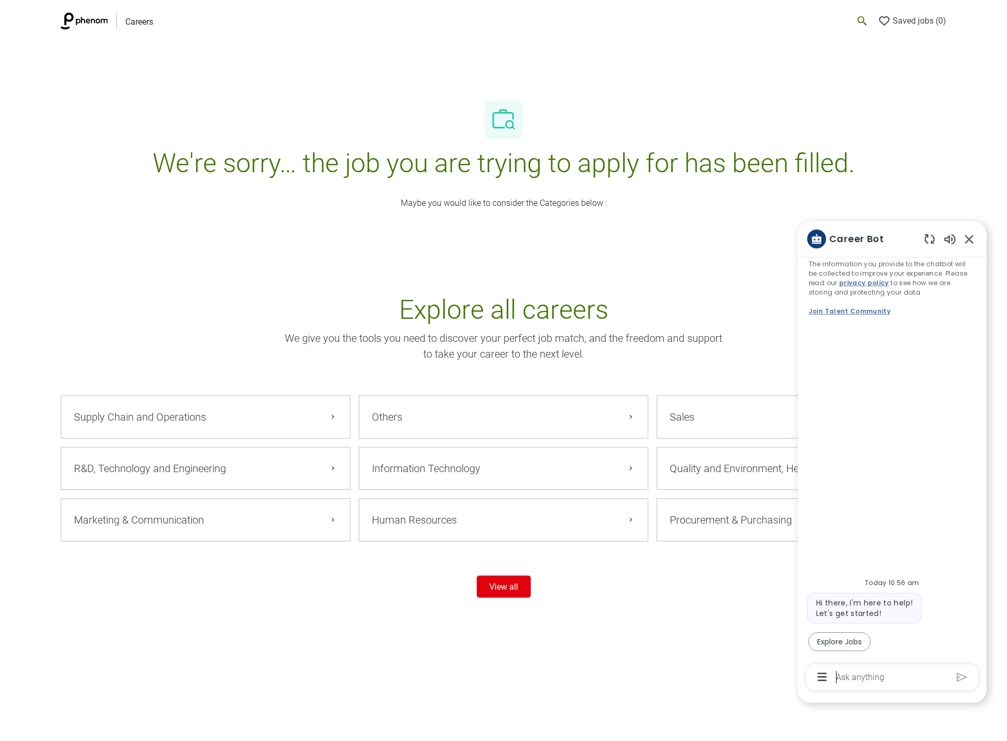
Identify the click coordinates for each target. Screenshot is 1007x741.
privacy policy (864, 282)
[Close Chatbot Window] (969, 239)
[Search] (862, 21)
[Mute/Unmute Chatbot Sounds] (950, 238)
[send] (962, 677)
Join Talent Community (850, 311)
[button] (503, 586)
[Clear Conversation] (929, 239)
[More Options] (822, 677)
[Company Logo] (88, 21)
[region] (892, 457)
